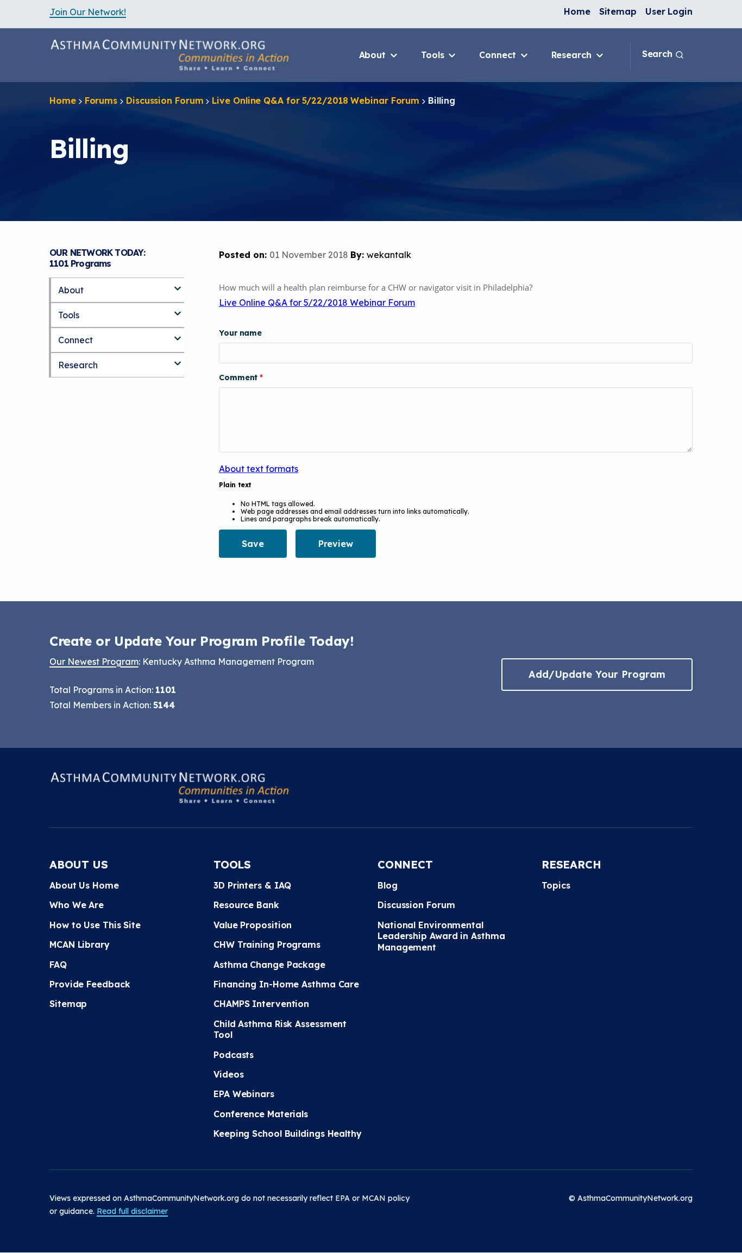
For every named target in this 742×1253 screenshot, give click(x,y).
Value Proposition (252, 925)
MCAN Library (79, 944)
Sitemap (618, 11)
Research (572, 54)
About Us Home (84, 885)
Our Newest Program (94, 661)
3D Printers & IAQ (252, 885)
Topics (556, 885)
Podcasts (233, 1054)
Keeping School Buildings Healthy (287, 1133)
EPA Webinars (243, 1093)
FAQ (58, 964)
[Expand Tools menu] (177, 309)
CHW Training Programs (266, 944)
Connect (498, 54)
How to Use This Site (95, 925)
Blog (388, 885)
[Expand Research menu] (177, 359)
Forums (101, 100)
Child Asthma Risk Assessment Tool (280, 1029)
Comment (239, 377)
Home (577, 11)
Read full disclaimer (132, 1211)
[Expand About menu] (177, 284)
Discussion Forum (164, 100)
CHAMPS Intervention (261, 1003)
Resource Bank (246, 904)
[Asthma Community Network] (169, 55)
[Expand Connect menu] (177, 334)
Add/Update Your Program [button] (597, 674)
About (373, 54)
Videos (228, 1074)
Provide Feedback (89, 984)
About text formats (258, 468)
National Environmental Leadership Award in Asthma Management (441, 936)
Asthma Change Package (269, 964)
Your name (240, 333)
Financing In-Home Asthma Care (286, 984)
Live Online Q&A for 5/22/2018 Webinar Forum (315, 100)
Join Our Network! (87, 12)
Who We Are (76, 904)
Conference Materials (260, 1114)
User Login (669, 11)
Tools (434, 54)
